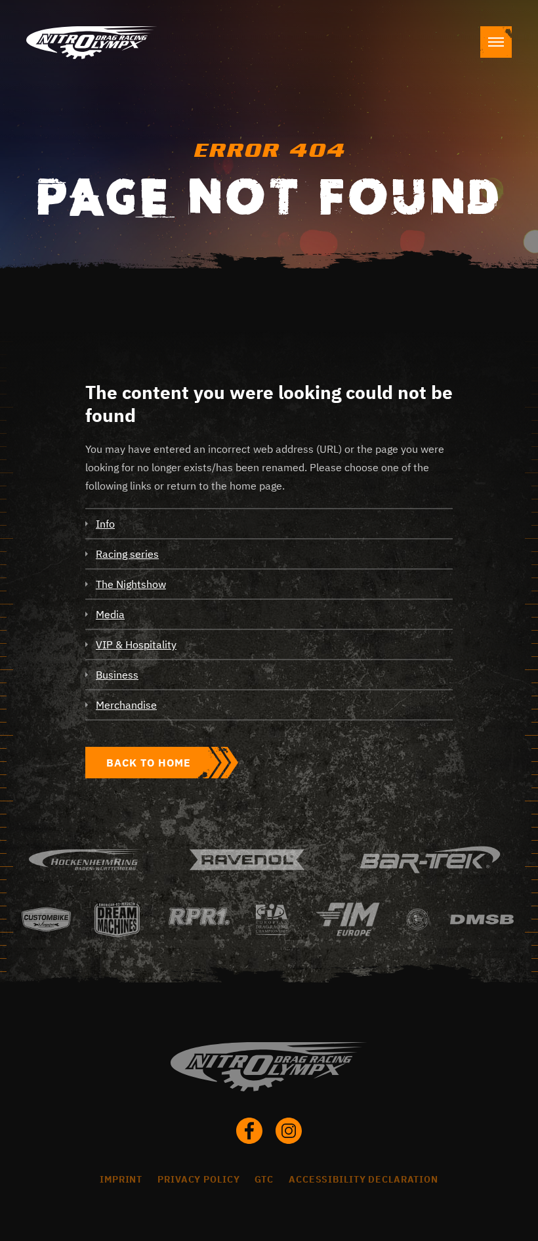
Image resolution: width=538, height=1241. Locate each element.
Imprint (121, 1179)
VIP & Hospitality (136, 644)
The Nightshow (131, 584)
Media (110, 614)
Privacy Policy (198, 1179)
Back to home (148, 762)
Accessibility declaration (363, 1179)
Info (105, 523)
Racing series (127, 553)
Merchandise (126, 704)
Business (117, 674)
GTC (264, 1179)
